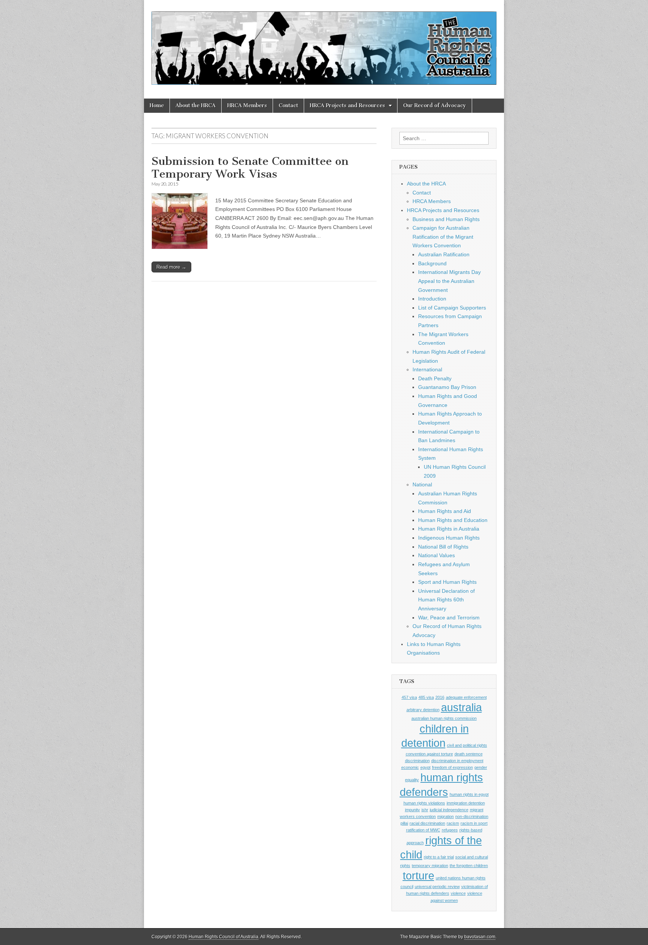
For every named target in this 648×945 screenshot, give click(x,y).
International (427, 369)
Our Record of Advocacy (434, 105)
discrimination (417, 760)
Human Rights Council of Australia (223, 936)
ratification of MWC (423, 830)
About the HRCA (196, 105)
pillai (404, 823)
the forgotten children (469, 865)
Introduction (432, 299)
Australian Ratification (444, 254)
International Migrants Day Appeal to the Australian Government (449, 281)
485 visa (426, 697)
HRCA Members (247, 105)
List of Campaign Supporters (452, 308)
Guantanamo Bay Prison (447, 387)
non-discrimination (471, 816)
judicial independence (449, 809)
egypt (425, 767)
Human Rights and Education (453, 520)
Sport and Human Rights (447, 582)
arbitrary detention (423, 709)
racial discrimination (427, 823)
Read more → (171, 267)
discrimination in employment (457, 760)
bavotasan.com (479, 936)
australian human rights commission (444, 718)
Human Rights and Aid (444, 511)
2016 (439, 697)
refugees (450, 830)
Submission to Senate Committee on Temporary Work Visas (250, 167)
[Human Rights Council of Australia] (324, 43)
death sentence (468, 754)
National (422, 484)
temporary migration (430, 865)
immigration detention (466, 803)
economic (410, 767)
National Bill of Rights (443, 547)
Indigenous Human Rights (449, 538)
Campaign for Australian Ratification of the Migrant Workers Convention (442, 236)
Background (432, 263)
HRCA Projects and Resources (347, 105)
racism (453, 823)
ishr (425, 809)
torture (418, 875)
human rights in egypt (469, 794)
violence (458, 893)
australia (461, 707)
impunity (412, 809)
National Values (436, 555)
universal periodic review (437, 886)
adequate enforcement (466, 697)
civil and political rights (467, 745)
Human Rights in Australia (448, 529)
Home (157, 105)
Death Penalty (435, 378)
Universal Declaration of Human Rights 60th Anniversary (446, 600)
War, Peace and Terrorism (449, 618)
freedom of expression (452, 767)
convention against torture (429, 754)
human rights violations (424, 803)
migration (445, 816)
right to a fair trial (439, 857)
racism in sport (474, 823)
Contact (288, 105)
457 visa (409, 697)
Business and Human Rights (446, 219)
